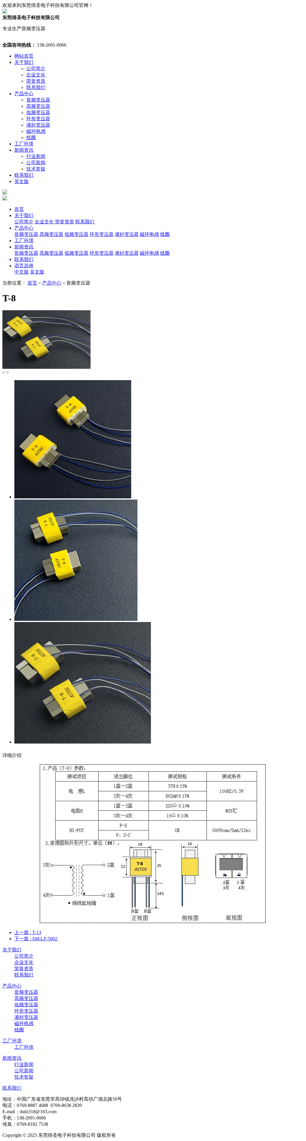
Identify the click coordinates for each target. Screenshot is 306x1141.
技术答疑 (35, 168)
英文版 (21, 181)
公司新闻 (35, 162)
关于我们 (23, 62)
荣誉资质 (35, 81)
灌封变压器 (38, 125)
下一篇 (35, 938)
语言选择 (23, 265)
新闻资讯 (23, 150)
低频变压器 (38, 112)
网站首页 (23, 56)
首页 (19, 209)
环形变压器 (38, 118)
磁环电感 (35, 131)
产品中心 (23, 93)
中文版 (21, 271)
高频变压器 (38, 106)
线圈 (31, 137)
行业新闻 (35, 156)
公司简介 (35, 68)
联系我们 (35, 87)
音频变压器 (38, 99)
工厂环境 (23, 143)
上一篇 (27, 932)
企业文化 (35, 74)
